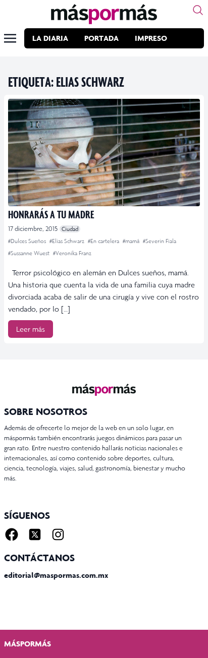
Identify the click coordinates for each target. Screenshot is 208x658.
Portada (101, 38)
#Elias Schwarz (67, 241)
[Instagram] (58, 534)
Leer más (30, 329)
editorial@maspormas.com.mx (56, 575)
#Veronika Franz (72, 253)
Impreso (151, 38)
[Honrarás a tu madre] (104, 152)
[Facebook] (11, 534)
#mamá (132, 241)
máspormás (27, 643)
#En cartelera (104, 241)
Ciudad (70, 228)
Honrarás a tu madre (51, 214)
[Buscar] (198, 10)
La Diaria (50, 38)
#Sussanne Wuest (29, 253)
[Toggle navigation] (10, 38)
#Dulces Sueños (27, 241)
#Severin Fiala (159, 241)
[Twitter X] (34, 534)
